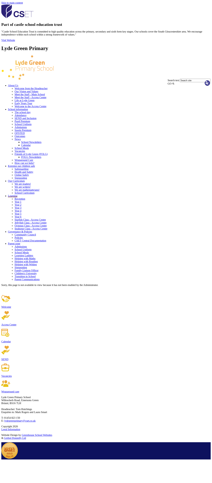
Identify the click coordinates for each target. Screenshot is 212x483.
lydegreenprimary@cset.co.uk (20, 420)
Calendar (26, 145)
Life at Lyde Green (24, 100)
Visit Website (8, 40)
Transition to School (25, 276)
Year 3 (18, 207)
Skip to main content (12, 2)
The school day (23, 112)
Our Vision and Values (26, 91)
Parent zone (14, 243)
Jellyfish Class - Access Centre (31, 222)
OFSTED (20, 133)
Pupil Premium (22, 121)
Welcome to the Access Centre (30, 106)
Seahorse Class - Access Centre (31, 228)
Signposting (21, 178)
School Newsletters (31, 142)
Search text (173, 80)
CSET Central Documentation (30, 240)
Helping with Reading (26, 261)
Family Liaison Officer (26, 270)
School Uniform (23, 124)
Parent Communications (27, 279)
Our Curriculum (16, 181)
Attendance (20, 115)
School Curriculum (24, 192)
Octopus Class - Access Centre (31, 225)
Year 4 (18, 210)
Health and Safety (24, 172)
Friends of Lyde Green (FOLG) (31, 154)
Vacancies (20, 151)
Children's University (26, 273)
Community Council (25, 234)
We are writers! (22, 186)
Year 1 (18, 201)
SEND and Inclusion (25, 118)
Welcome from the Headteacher (31, 88)
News (18, 139)
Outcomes (20, 136)
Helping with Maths (25, 258)
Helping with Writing (26, 264)
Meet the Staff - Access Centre (30, 97)
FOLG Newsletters (31, 157)
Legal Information (10, 429)
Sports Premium (23, 130)
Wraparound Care (24, 160)
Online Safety (22, 175)
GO (170, 83)
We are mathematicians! (27, 189)
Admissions (21, 127)
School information (18, 109)
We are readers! (23, 183)
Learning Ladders (24, 255)
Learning (12, 195)
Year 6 (18, 216)
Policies (19, 237)
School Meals (22, 148)
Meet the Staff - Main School (30, 94)
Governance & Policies (20, 231)
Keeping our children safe (21, 166)
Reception (20, 198)
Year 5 (18, 213)
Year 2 (18, 204)
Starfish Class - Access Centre (30, 219)
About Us (13, 85)
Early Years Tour (23, 103)
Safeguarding (21, 169)
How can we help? (24, 163)
